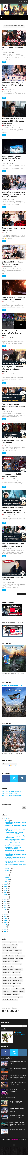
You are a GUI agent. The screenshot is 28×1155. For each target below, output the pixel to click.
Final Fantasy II (19, 958)
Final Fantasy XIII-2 (17, 977)
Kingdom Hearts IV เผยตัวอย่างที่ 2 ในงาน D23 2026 (15, 836)
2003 (5, 927)
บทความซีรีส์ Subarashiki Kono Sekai (11, 795)
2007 (5, 922)
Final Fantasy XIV (7, 980)
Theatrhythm (16, 994)
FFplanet (18, 1032)
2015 (5, 905)
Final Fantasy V (18, 969)
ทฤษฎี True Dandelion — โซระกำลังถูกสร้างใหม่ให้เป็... (15, 829)
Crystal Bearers (18, 950)
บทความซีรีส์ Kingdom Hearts (9, 793)
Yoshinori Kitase (14, 999)
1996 (5, 931)
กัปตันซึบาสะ (5, 942)
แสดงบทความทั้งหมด (14, 26)
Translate (14, 766)
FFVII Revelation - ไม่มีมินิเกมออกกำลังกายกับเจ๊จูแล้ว (12, 475)
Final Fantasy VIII (16, 972)
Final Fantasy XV (7, 983)
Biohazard (5, 945)
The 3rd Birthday (7, 994)
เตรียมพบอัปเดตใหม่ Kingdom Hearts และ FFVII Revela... (14, 851)
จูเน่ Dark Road (13, 942)
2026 (5, 818)
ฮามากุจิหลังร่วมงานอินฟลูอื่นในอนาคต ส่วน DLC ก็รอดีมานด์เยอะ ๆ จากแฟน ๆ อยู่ (13, 121)
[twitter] (22, 2)
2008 (5, 920)
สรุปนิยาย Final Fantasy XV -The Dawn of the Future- (17, 1102)
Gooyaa (14, 1142)
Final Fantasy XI (6, 975)
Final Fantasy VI (6, 972)
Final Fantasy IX (6, 964)
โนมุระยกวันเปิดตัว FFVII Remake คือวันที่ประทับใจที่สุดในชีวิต (13, 406)
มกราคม (7, 881)
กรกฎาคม (7, 868)
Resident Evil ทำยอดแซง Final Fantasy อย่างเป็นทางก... (13, 847)
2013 (5, 910)
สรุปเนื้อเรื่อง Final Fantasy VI (17, 1130)
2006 (5, 925)
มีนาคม (7, 877)
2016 (5, 903)
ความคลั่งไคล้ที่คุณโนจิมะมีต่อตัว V (13, 845)
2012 (5, 912)
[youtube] (26, 2)
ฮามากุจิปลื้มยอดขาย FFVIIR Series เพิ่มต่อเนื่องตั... (15, 865)
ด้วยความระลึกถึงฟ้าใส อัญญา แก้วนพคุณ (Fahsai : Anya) (15, 840)
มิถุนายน (7, 870)
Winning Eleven (18, 997)
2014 (5, 907)
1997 (5, 929)
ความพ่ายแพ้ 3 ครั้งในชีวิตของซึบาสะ (14, 843)
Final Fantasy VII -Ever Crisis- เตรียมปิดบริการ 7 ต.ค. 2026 (12, 333)
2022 (5, 890)
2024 (5, 886)
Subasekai (21, 991)
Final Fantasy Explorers (8, 958)
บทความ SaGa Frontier (8, 797)
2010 (5, 916)
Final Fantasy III (6, 961)
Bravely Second (6, 947)
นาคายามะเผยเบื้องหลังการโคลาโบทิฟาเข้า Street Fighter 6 (13, 545)
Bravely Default (13, 945)
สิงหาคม (7, 820)
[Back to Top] (14, 1145)
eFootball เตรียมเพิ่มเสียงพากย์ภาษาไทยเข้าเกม (17, 1090)
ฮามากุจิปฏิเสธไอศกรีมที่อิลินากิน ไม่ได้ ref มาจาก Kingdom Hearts (13, 369)
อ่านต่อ (4, 61)
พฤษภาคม (7, 873)
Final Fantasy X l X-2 (17, 980)
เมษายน (7, 875)
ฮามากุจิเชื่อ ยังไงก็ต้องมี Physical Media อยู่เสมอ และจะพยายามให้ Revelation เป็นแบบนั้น (13, 194)
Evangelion (18, 953)
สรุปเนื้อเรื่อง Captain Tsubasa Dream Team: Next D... (15, 822)
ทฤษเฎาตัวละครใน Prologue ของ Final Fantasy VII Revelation (13, 298)
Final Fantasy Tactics (8, 966)
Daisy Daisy (5, 953)
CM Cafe (14, 947)
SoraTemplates (14, 1139)
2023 (5, 888)
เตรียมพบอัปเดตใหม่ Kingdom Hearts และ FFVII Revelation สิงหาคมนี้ (12, 85)
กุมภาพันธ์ (7, 879)
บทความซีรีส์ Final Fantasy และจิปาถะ (11, 791)
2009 (5, 918)
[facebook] (19, 2)
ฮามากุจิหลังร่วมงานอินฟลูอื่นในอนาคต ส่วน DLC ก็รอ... (14, 861)
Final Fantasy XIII (7, 977)
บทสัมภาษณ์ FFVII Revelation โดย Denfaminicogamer (16, 1116)
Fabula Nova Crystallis (8, 956)
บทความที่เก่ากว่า (21, 594)
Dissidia (12, 953)
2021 (5, 892)
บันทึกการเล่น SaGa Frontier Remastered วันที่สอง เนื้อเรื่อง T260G (17, 1124)
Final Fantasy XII (16, 975)
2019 (5, 897)
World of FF (5, 999)
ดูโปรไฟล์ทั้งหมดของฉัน (19, 1034)
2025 (5, 884)
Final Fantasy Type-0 (8, 969)
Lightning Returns (16, 988)
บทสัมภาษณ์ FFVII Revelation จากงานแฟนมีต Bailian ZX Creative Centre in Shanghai (13, 510)
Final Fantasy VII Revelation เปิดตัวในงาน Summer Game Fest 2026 (17, 1109)
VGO (12, 997)
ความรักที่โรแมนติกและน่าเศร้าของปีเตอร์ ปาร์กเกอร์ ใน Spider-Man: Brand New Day (18, 1077)
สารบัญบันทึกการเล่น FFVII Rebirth (12, 686)
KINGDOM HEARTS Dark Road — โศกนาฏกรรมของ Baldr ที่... (14, 833)
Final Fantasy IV (16, 961)
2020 (5, 895)
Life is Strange (6, 988)
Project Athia (6, 991)
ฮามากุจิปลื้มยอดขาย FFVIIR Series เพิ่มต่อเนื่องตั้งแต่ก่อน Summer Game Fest (12, 158)
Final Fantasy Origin (17, 964)
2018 (5, 899)
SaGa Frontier (14, 991)
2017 (5, 901)
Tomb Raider (6, 997)
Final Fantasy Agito (20, 956)
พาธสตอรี (20, 942)
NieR (23, 988)
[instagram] (24, 2)
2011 (5, 914)
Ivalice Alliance (6, 986)
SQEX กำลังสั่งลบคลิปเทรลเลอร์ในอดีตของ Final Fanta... (15, 858)
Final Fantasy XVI (17, 983)
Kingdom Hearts (16, 986)
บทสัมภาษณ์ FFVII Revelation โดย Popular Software (12, 263)
